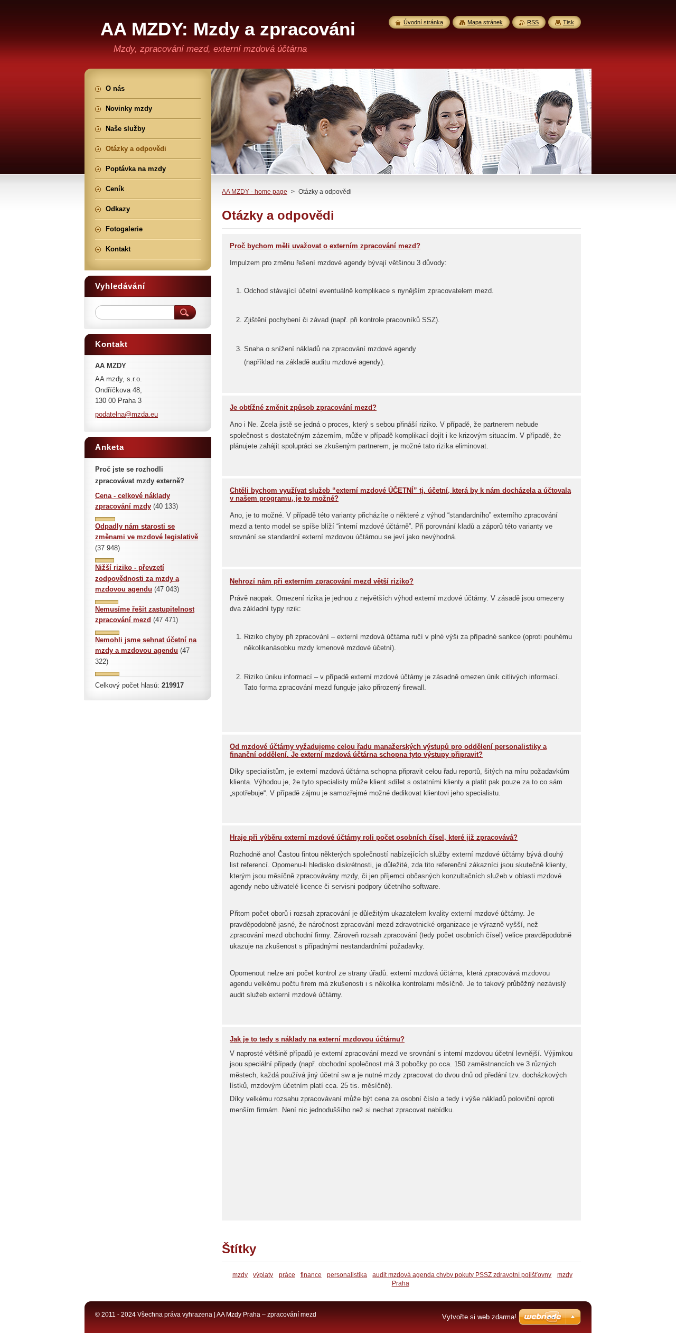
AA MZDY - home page (254, 192)
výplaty (263, 1274)
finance (311, 1274)
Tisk (568, 22)
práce (287, 1274)
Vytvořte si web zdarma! (479, 1317)
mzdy (240, 1274)
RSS (533, 22)
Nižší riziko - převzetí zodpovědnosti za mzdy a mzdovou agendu (137, 578)
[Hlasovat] (105, 519)
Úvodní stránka (423, 22)
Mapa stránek (485, 22)
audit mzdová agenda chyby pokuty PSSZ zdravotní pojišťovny (461, 1274)
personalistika (347, 1274)
